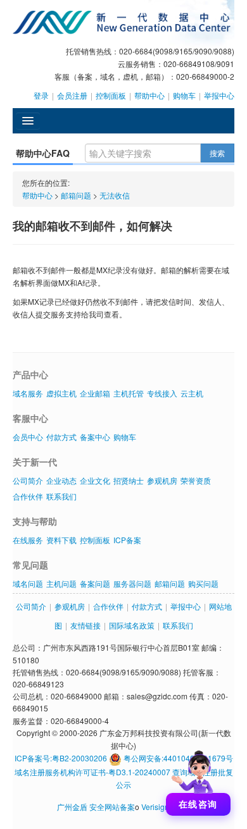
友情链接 (85, 625)
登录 (41, 95)
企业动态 (61, 480)
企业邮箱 (95, 393)
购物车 (184, 95)
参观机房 (162, 480)
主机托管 (128, 393)
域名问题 (28, 583)
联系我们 (61, 496)
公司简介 (28, 480)
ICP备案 (127, 539)
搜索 (217, 152)
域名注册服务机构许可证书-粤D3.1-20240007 (92, 771)
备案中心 (95, 436)
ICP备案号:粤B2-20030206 (61, 757)
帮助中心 (149, 95)
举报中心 (219, 95)
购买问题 (203, 583)
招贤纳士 (128, 480)
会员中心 (28, 436)
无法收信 (114, 195)
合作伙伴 (28, 496)
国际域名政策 (132, 625)
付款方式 (61, 436)
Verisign (155, 806)
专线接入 (162, 393)
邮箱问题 (76, 195)
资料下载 (61, 539)
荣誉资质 (195, 480)
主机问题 (61, 583)
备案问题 (95, 583)
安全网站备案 (112, 806)
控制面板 (111, 95)
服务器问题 (132, 583)
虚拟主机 (61, 393)
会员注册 (72, 95)
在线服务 (28, 539)
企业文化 (95, 480)
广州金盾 (72, 806)
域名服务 (28, 393)
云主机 (191, 393)
